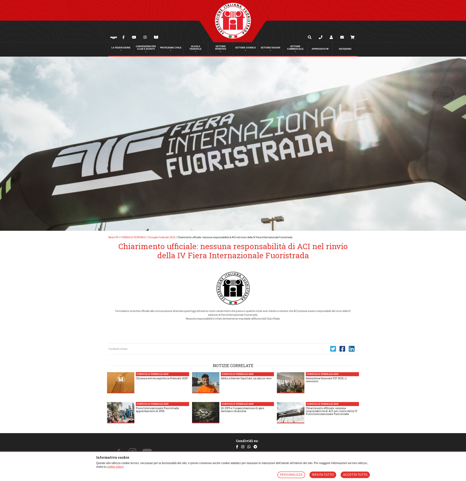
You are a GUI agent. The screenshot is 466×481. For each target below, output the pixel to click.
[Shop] (352, 38)
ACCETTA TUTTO (355, 474)
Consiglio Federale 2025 (161, 237)
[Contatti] (321, 37)
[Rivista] (156, 37)
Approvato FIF (320, 49)
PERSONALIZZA (291, 474)
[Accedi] (331, 37)
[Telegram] (255, 447)
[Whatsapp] (249, 447)
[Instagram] (145, 37)
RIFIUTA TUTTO (323, 474)
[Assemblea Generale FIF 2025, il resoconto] (290, 382)
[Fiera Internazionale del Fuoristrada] (113, 38)
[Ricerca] (310, 37)
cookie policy (115, 466)
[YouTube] (134, 37)
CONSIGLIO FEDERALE (133, 237)
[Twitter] (333, 349)
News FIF (113, 237)
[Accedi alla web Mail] (342, 37)
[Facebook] (123, 37)
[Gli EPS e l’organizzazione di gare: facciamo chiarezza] (205, 412)
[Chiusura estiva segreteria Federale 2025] (120, 382)
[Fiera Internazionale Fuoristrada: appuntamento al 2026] (120, 412)
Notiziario (345, 49)
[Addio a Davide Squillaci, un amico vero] (205, 382)
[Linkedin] (352, 349)
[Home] (233, 21)
